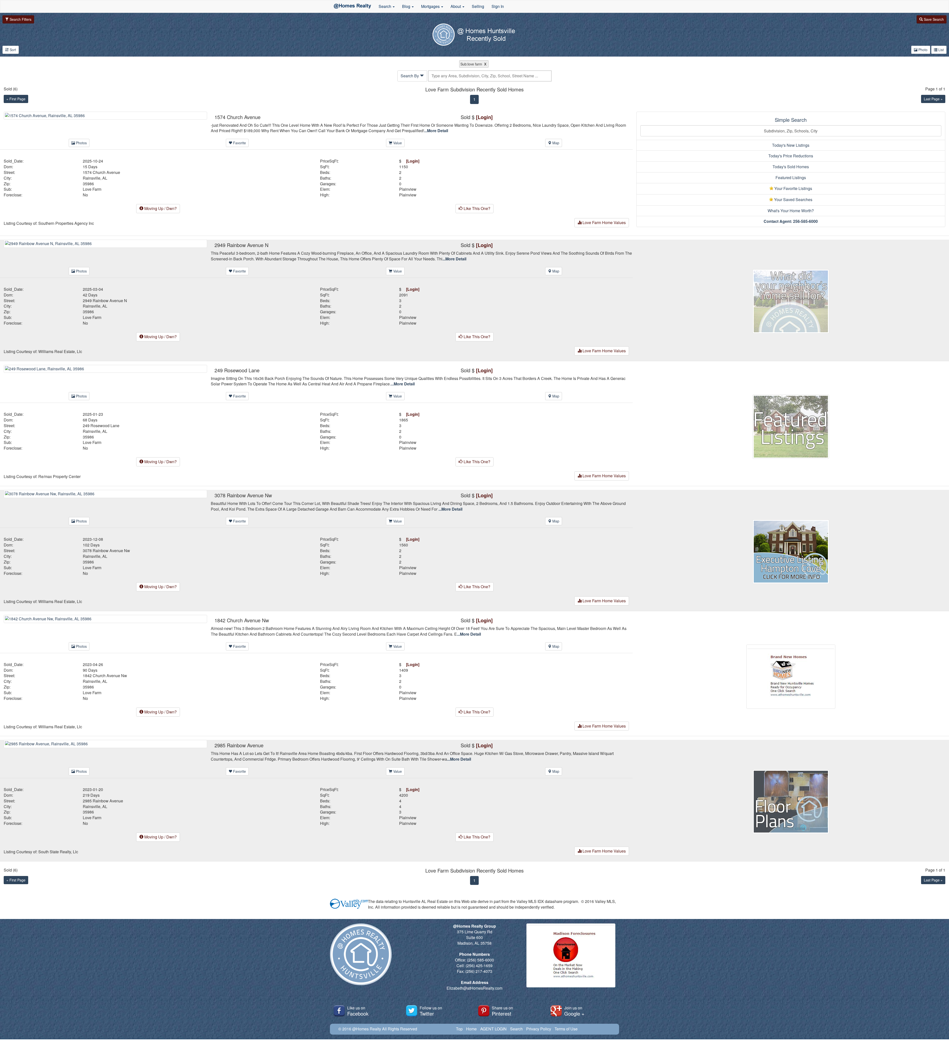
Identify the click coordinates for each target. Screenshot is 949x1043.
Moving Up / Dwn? (160, 208)
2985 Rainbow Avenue (103, 801)
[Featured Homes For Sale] (791, 426)
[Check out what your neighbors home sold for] (791, 301)
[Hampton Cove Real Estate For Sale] (791, 551)
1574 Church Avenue (101, 172)
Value (397, 142)
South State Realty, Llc (58, 852)
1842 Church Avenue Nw (105, 675)
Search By (410, 76)
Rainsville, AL (95, 178)
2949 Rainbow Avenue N (105, 300)
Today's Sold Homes (791, 166)
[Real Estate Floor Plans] (791, 801)
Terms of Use (566, 1029)
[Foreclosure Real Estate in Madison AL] (570, 955)
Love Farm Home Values (604, 222)
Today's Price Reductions (790, 156)
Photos (81, 142)
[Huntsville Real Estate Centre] (352, 6)
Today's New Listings (790, 145)
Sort (12, 49)
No (85, 195)
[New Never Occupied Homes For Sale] (790, 676)
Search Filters (20, 19)
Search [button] (385, 6)
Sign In (498, 6)
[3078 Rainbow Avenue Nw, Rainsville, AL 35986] (105, 493)
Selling (478, 6)
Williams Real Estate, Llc (60, 351)
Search (516, 1029)
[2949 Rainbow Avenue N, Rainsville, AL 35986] (105, 243)
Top (459, 1029)
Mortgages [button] (431, 6)
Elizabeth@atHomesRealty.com (474, 988)
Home (471, 1029)
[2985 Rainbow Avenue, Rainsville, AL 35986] (105, 743)
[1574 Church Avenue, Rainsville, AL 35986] (105, 115)
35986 (88, 184)
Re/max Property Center (59, 476)
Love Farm (92, 189)
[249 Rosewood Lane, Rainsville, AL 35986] (105, 368)
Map (555, 142)
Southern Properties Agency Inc (66, 223)
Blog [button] (406, 6)
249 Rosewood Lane (101, 425)
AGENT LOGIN (493, 1029)
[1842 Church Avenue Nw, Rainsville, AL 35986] (105, 618)
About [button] (456, 6)
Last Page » (933, 98)
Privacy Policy (538, 1029)
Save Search (933, 19)
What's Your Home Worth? (791, 210)
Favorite (239, 142)
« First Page (15, 98)
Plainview (407, 189)
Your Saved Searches (792, 199)
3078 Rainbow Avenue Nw (106, 550)
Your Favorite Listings (792, 188)
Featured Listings (791, 177)
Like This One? (476, 208)
